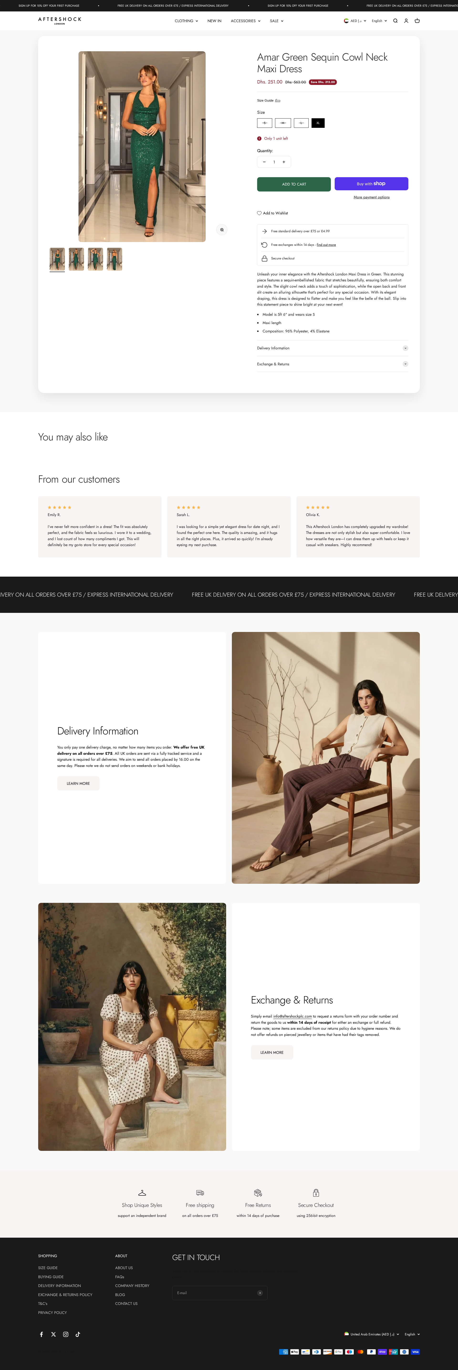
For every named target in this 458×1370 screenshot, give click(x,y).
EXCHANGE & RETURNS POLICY (65, 1295)
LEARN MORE (78, 783)
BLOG (120, 1295)
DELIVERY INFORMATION (59, 1285)
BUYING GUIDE (51, 1277)
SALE (274, 21)
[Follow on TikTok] (78, 1334)
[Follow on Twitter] (53, 1334)
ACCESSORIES (243, 21)
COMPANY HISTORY (132, 1285)
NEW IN (214, 21)
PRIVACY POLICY (52, 1312)
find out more (326, 244)
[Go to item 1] (57, 260)
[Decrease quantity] (264, 162)
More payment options (372, 197)
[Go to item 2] (76, 260)
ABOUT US (124, 1268)
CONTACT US (126, 1303)
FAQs (119, 1277)
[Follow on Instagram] (65, 1334)
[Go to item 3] (95, 260)
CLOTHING (184, 21)
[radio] (264, 123)
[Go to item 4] (114, 260)
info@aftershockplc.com (292, 1016)
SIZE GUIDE (48, 1268)
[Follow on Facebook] (41, 1334)
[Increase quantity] (284, 162)
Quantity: (265, 151)
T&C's (42, 1303)
